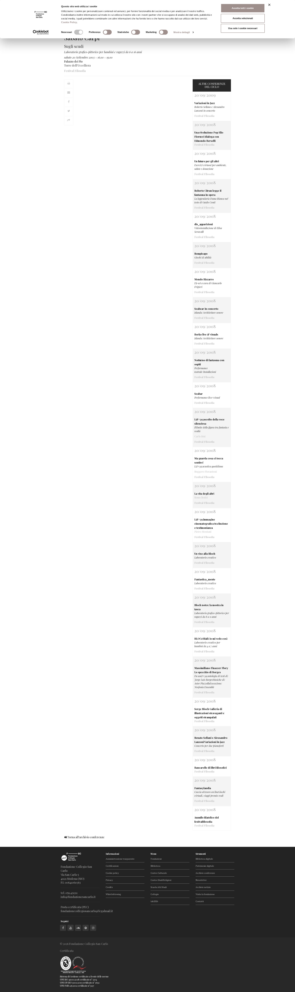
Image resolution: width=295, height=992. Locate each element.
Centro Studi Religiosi (161, 880)
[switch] (107, 32)
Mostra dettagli (181, 32)
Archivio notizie (203, 887)
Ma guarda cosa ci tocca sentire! (208, 460)
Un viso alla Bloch (204, 553)
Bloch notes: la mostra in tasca (209, 607)
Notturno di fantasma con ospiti (209, 362)
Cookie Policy (69, 22)
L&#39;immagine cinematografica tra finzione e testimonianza (211, 523)
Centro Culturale (159, 872)
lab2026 (154, 901)
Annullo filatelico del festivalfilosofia (206, 819)
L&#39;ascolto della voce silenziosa (209, 421)
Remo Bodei (201, 497)
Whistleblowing (113, 894)
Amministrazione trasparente (120, 858)
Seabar (198, 393)
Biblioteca (155, 865)
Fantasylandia (202, 788)
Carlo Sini (199, 436)
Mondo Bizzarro (204, 279)
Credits (109, 887)
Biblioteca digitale (204, 858)
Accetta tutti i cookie (243, 8)
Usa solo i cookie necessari (242, 28)
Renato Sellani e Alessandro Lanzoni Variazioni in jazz (210, 740)
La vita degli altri (204, 493)
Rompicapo (201, 253)
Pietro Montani (202, 531)
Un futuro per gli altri (206, 161)
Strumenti (201, 853)
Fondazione (156, 858)
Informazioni (112, 853)
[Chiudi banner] (269, 5)
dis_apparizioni (203, 224)
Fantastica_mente (204, 579)
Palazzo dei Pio (73, 61)
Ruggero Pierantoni (205, 471)
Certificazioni (112, 865)
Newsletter (201, 880)
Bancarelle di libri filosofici (210, 767)
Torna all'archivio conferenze (85, 837)
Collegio (155, 894)
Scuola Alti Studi (159, 887)
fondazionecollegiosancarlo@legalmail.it (87, 911)
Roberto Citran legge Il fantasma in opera (207, 192)
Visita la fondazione (205, 894)
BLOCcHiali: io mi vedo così (210, 638)
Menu (153, 853)
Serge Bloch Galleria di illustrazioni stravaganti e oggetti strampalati (209, 713)
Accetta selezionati (243, 18)
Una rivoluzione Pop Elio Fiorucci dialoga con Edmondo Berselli (208, 136)
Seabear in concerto (206, 308)
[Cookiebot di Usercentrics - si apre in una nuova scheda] (40, 32)
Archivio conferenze (205, 872)
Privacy (109, 880)
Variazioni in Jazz (204, 103)
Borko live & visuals (206, 334)
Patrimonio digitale (205, 865)
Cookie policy (112, 872)
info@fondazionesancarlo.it (78, 897)
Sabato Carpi (82, 38)
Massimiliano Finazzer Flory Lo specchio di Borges (211, 670)
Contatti (200, 901)
